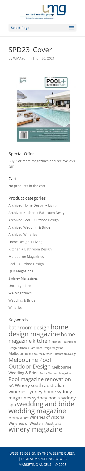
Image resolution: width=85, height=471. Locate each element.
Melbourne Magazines (26, 256)
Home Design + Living (25, 242)
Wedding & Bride (21, 300)
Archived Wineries (22, 234)
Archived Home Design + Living (32, 205)
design (42, 327)
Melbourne (18, 353)
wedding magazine (37, 410)
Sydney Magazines (23, 278)
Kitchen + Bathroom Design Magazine (40, 348)
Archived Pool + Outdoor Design (33, 220)
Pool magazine (26, 379)
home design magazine (38, 330)
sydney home (41, 391)
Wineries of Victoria (47, 417)
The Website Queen (58, 453)
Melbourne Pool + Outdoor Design (32, 363)
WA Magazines (20, 293)
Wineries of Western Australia (34, 423)
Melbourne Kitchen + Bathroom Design (52, 354)
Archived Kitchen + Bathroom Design (37, 212)
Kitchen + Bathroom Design (30, 249)
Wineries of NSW (18, 417)
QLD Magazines (20, 271)
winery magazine (35, 429)
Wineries (15, 307)
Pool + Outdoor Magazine (55, 373)
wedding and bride (45, 403)
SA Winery (19, 385)
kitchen (42, 340)
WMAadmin (22, 58)
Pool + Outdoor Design (26, 264)
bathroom (20, 327)
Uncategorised (19, 285)
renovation (58, 379)
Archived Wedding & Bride (29, 227)
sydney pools (46, 397)
